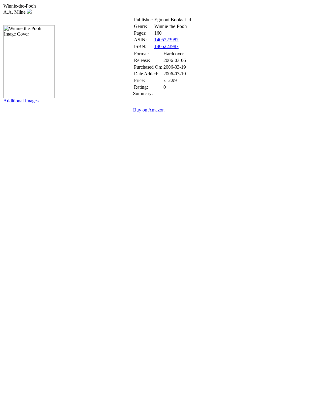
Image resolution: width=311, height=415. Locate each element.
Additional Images (21, 100)
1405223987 (166, 39)
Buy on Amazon (149, 109)
